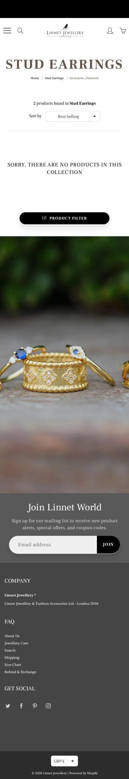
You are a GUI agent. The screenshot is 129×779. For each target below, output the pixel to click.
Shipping (12, 657)
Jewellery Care (16, 643)
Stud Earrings (54, 78)
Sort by (35, 116)
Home (35, 78)
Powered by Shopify (83, 773)
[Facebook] (21, 706)
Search (10, 650)
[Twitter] (7, 706)
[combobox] (73, 116)
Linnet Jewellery (55, 773)
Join (108, 544)
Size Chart (12, 664)
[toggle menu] (7, 30)
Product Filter (68, 218)
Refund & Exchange (20, 672)
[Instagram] (48, 706)
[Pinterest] (34, 706)
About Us (12, 636)
